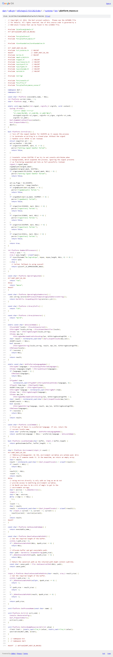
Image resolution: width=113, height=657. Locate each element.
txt (103, 653)
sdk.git (11, 10)
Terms (25, 653)
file (47, 16)
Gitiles (13, 653)
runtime (49, 10)
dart (4, 10)
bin (56, 10)
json (109, 653)
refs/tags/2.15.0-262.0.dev (29, 10)
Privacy (19, 653)
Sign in (108, 3)
